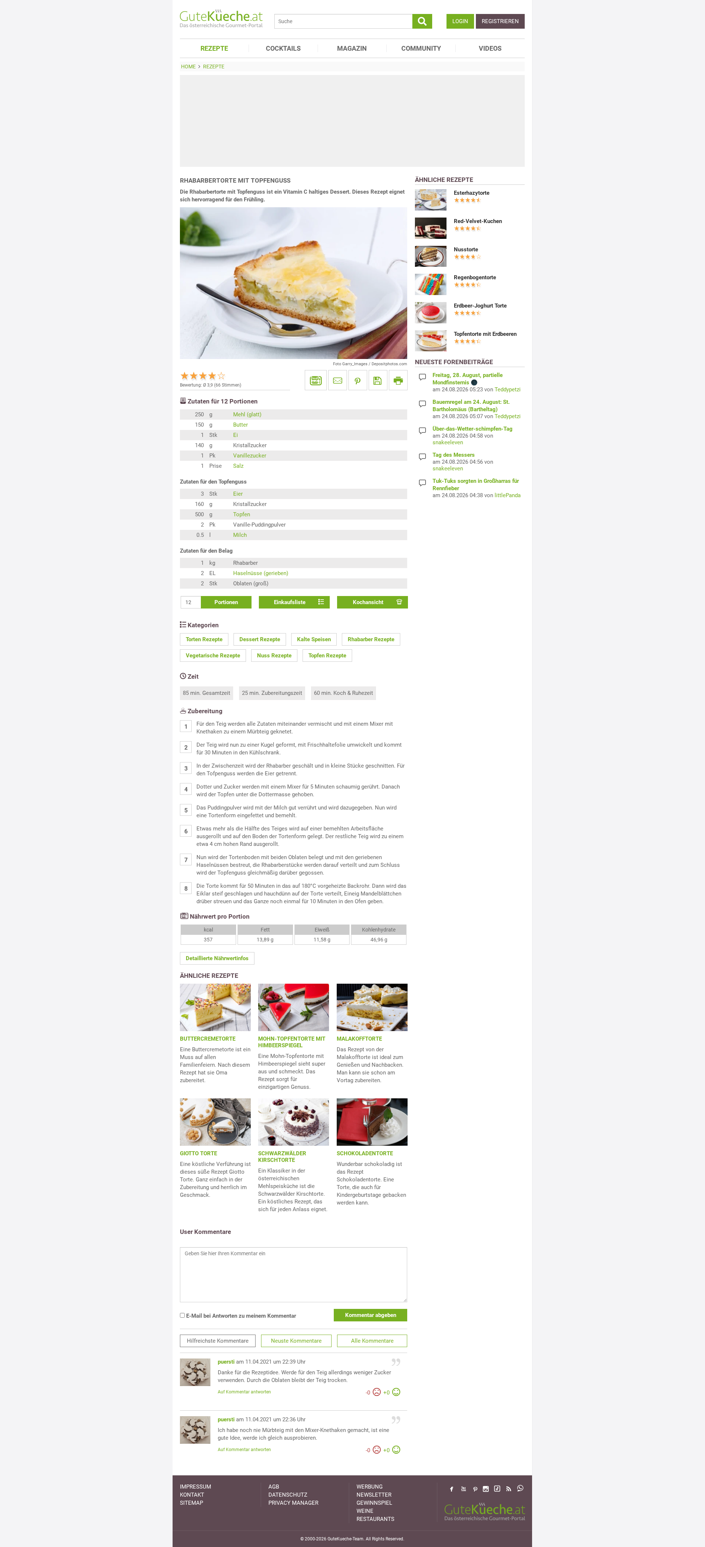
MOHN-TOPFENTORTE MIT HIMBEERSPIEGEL (291, 1042)
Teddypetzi (508, 389)
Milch (240, 535)
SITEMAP (191, 1503)
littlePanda (508, 495)
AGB (273, 1486)
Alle (372, 1341)
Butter (240, 424)
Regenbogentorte (475, 277)
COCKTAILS (283, 48)
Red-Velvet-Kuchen (478, 221)
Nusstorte (466, 249)
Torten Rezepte (204, 639)
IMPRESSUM (195, 1486)
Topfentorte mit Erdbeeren (485, 334)
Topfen (241, 514)
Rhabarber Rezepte (371, 639)
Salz (238, 466)
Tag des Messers (454, 455)
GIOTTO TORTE (198, 1153)
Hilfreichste (218, 1341)
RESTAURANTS (375, 1519)
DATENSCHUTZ (287, 1495)
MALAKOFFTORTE (359, 1038)
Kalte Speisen (314, 639)
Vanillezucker (249, 455)
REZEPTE (214, 48)
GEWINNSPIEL (374, 1503)
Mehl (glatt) (247, 414)
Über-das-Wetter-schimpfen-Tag (473, 429)
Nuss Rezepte (274, 655)
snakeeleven (448, 442)
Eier (238, 494)
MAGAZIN (352, 48)
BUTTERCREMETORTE (207, 1038)
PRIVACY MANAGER (293, 1503)
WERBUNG (370, 1486)
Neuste (296, 1341)
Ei (235, 435)
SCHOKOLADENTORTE (365, 1153)
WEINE (365, 1511)
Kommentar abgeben (370, 1315)
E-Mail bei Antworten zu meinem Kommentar (240, 1316)
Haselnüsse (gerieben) (260, 573)
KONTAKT (192, 1495)
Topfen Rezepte (327, 655)
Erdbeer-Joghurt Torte (480, 305)
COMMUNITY (421, 48)
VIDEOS (490, 48)
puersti (226, 1361)
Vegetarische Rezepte (213, 655)
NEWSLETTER (374, 1495)
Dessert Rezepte (259, 639)
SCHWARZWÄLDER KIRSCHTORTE (282, 1156)
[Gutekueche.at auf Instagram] (486, 1489)
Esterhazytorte (471, 193)
